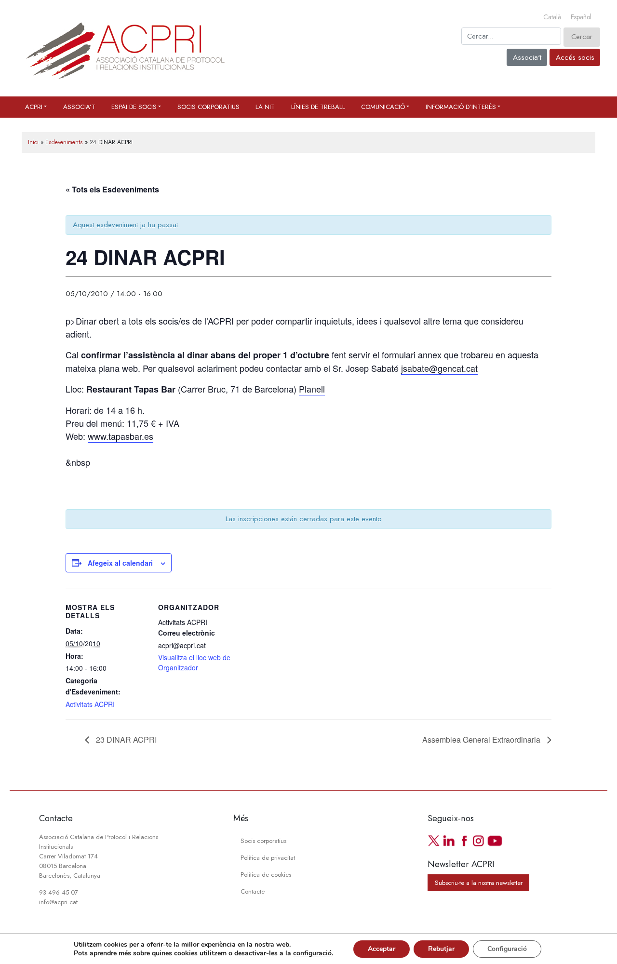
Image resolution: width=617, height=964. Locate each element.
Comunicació (383, 106)
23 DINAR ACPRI (125, 739)
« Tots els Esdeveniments (112, 189)
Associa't (527, 57)
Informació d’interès (461, 106)
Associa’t (79, 106)
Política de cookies (266, 874)
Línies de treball (318, 106)
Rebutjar (441, 948)
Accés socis (575, 57)
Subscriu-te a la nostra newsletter (479, 882)
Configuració (507, 948)
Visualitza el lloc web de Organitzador (194, 662)
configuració (312, 953)
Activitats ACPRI (90, 704)
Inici (33, 142)
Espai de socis (134, 106)
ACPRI (33, 106)
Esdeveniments (64, 142)
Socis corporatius (208, 106)
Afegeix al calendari (120, 563)
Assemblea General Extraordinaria (482, 739)
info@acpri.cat (58, 902)
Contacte (253, 891)
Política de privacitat (268, 857)
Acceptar (381, 948)
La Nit (265, 106)
